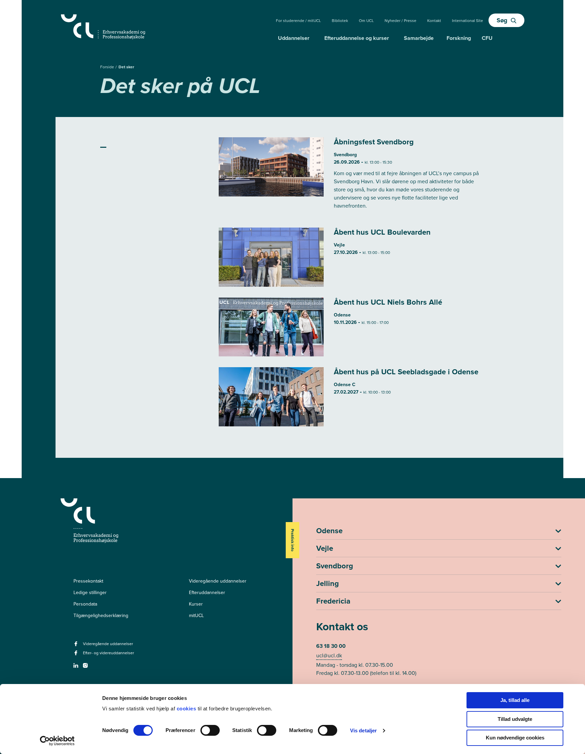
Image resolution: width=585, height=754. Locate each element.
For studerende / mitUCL (298, 21)
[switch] (210, 730)
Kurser (196, 604)
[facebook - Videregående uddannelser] (76, 646)
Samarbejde (419, 38)
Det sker (126, 67)
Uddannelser (293, 38)
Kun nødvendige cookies (515, 737)
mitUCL (196, 615)
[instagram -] (86, 667)
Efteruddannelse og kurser (356, 38)
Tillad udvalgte (515, 719)
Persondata (85, 604)
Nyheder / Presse (400, 21)
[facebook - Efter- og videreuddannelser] (76, 655)
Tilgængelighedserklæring (100, 615)
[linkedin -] (76, 667)
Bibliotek (340, 21)
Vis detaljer (363, 730)
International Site (467, 21)
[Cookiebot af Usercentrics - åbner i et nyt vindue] (57, 741)
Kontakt (434, 21)
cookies (187, 708)
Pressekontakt (88, 581)
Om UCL (366, 21)
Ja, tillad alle (514, 700)
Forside (107, 67)
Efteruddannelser (207, 592)
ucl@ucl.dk (329, 655)
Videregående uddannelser (217, 581)
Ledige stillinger (90, 592)
